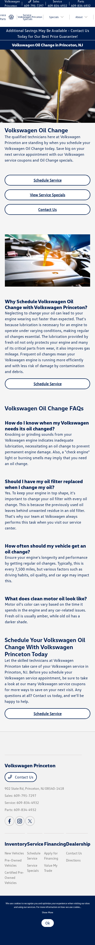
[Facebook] (9, 821)
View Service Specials (47, 194)
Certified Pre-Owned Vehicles (14, 877)
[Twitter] (30, 821)
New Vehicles (14, 853)
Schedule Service (48, 180)
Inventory (16, 844)
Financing (55, 844)
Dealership (78, 844)
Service (35, 844)
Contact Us (47, 209)
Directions (73, 860)
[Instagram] (20, 821)
